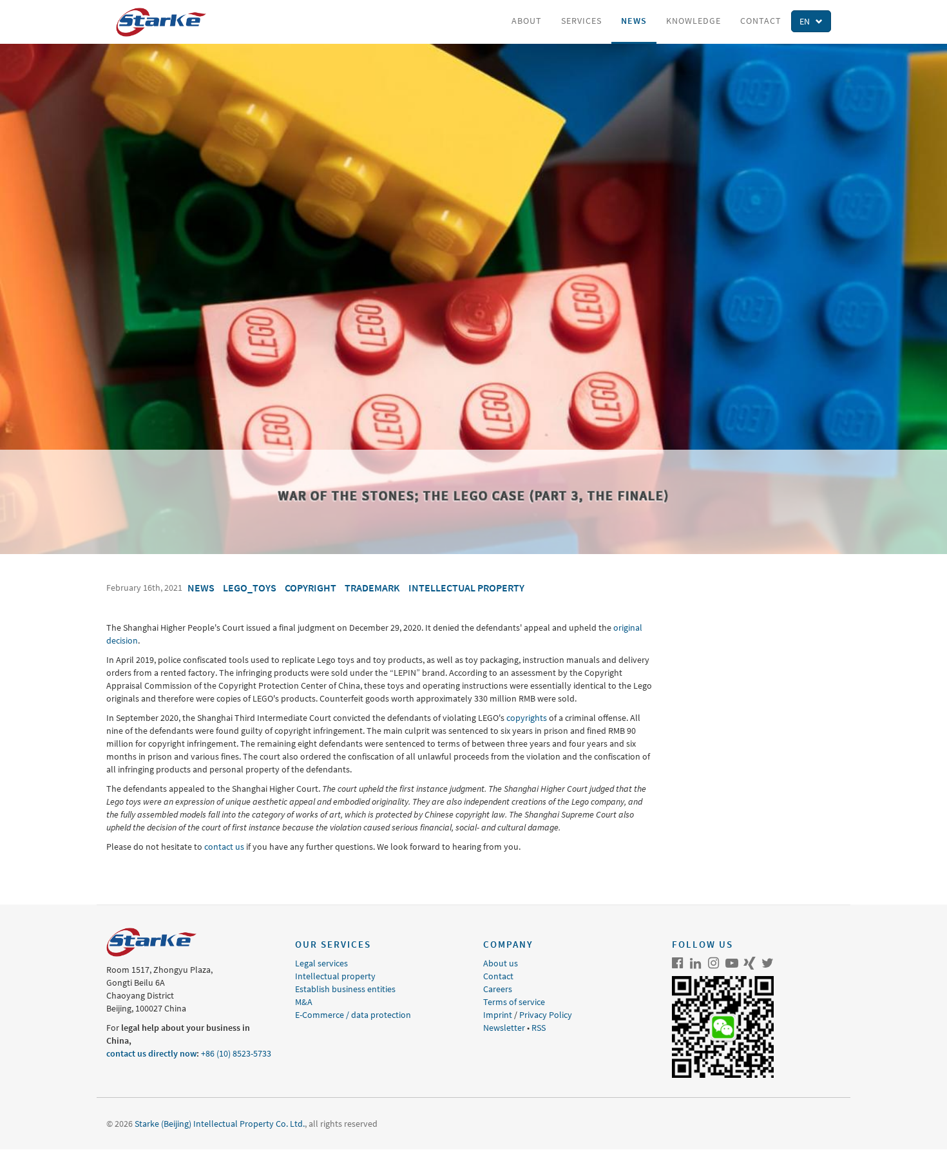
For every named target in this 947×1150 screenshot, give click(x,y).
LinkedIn (696, 963)
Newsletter (504, 1027)
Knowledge (693, 20)
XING (750, 963)
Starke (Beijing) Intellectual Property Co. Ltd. (220, 1123)
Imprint (497, 1015)
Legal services (321, 963)
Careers (497, 989)
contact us (224, 846)
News (634, 20)
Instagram (714, 963)
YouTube (732, 963)
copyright (310, 587)
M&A (303, 1002)
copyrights (526, 718)
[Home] (166, 22)
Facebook (678, 963)
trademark (372, 587)
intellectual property (466, 587)
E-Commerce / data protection (353, 1015)
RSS (538, 1027)
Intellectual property (335, 976)
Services (581, 20)
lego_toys (249, 587)
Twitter (768, 963)
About (527, 20)
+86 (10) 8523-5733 (236, 1053)
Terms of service (514, 1002)
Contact (760, 20)
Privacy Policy (545, 1015)
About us (500, 963)
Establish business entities (345, 989)
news (201, 587)
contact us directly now (151, 1053)
